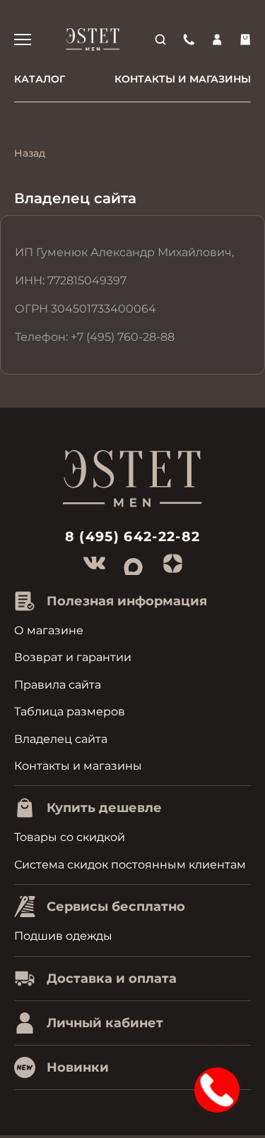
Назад (29, 153)
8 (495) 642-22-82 (133, 536)
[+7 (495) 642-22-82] (188, 39)
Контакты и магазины (182, 79)
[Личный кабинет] (217, 39)
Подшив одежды (63, 936)
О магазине (48, 630)
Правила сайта (57, 684)
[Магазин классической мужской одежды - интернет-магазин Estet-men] (93, 39)
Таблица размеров (69, 711)
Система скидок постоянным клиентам (130, 864)
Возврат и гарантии (72, 657)
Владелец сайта (60, 739)
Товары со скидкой (69, 837)
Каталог (39, 79)
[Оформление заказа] (245, 39)
